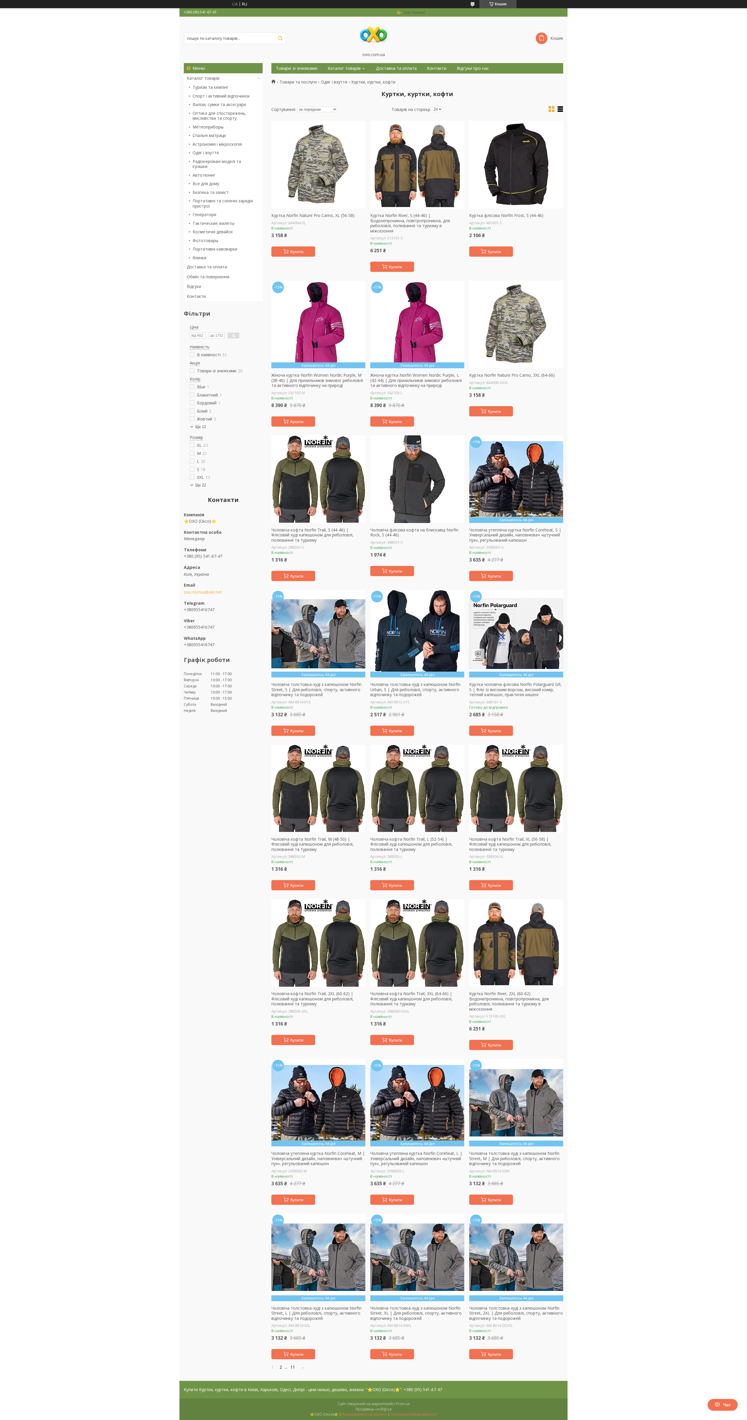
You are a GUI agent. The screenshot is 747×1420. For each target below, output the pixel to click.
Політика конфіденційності (414, 1414)
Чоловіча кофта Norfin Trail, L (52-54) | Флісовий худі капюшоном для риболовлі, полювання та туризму (411, 844)
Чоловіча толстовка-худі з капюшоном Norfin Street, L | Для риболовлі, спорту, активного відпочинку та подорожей (316, 1313)
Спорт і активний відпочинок (221, 96)
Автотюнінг (204, 175)
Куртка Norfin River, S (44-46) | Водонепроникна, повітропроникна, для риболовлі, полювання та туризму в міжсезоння (410, 223)
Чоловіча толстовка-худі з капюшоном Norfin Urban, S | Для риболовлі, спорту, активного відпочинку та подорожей (415, 689)
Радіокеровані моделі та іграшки (217, 164)
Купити (296, 251)
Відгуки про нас (473, 68)
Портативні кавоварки (215, 249)
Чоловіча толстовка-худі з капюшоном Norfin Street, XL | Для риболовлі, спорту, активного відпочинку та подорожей (416, 1313)
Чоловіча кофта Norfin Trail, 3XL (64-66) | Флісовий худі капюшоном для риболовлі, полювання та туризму (411, 999)
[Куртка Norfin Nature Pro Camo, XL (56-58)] (318, 164)
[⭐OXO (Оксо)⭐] (373, 34)
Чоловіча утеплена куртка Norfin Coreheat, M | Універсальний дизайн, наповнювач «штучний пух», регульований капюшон (318, 1158)
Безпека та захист (211, 192)
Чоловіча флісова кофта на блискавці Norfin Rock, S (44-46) (414, 532)
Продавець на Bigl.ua (373, 1409)
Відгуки (194, 286)
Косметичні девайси (213, 231)
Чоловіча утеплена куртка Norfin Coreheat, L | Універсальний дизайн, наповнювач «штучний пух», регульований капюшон (416, 1158)
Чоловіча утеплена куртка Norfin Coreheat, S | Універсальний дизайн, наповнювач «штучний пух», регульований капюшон (515, 535)
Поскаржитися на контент (364, 1414)
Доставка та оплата (207, 267)
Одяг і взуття (206, 152)
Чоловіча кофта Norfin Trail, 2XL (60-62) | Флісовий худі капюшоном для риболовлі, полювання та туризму (312, 999)
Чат (727, 1404)
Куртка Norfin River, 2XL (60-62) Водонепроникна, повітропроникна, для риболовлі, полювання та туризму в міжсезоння (509, 1001)
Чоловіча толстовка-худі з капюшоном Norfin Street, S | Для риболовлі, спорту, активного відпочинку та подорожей (316, 689)
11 (292, 1367)
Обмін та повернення (208, 276)
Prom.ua (403, 1403)
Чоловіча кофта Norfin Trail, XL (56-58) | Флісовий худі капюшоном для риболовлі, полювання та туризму (510, 844)
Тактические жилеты (213, 223)
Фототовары (205, 240)
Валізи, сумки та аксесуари (219, 104)
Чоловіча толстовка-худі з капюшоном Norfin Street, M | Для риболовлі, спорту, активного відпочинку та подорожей (514, 1158)
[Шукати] (280, 38)
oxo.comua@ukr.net (203, 592)
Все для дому (206, 183)
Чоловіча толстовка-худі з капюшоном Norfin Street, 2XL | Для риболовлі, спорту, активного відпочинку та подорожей (516, 1313)
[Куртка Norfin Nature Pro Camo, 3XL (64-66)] (516, 324)
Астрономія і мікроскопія (217, 144)
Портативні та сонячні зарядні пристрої (223, 203)
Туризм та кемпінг (210, 87)
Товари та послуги (298, 82)
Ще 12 (200, 427)
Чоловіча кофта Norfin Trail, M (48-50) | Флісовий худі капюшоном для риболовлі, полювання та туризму (312, 844)
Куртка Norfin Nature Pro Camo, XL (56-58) (313, 215)
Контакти (196, 296)
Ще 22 (200, 485)
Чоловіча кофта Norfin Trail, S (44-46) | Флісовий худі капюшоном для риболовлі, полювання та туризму (312, 535)
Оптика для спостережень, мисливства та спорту (219, 115)
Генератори (204, 214)
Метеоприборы (208, 127)
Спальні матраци (209, 135)
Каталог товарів (203, 78)
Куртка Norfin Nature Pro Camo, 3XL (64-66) (512, 375)
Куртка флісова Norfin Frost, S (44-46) (506, 215)
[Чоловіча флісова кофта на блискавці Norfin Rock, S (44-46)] (417, 479)
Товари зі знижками (296, 68)
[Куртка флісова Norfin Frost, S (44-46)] (516, 164)
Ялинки (199, 257)
